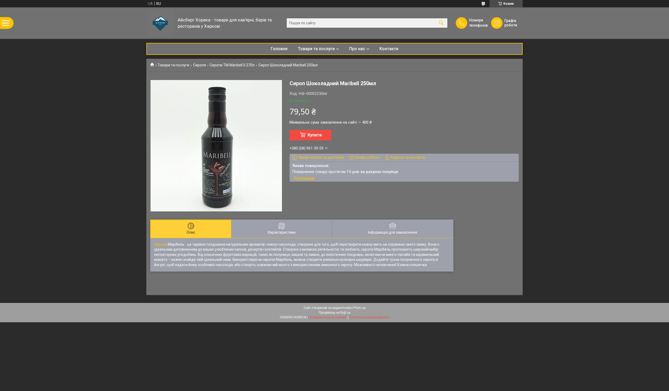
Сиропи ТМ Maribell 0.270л (232, 65)
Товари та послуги (316, 48)
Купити (315, 135)
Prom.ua (360, 308)
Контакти (388, 48)
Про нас (357, 48)
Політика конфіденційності (369, 317)
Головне (279, 48)
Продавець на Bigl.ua (334, 312)
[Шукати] (441, 23)
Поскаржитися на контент (327, 317)
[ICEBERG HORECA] (161, 23)
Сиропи (199, 65)
